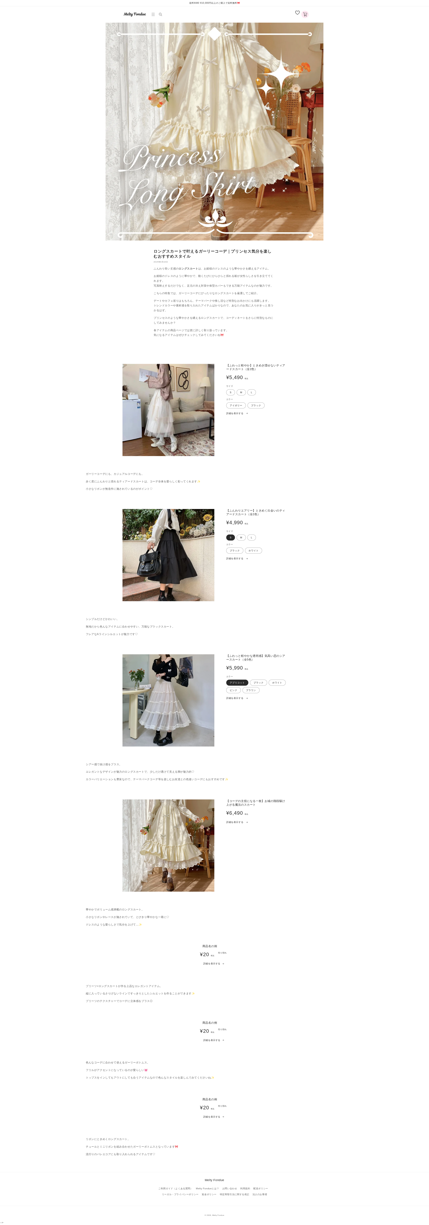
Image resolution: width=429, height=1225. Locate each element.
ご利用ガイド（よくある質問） (175, 1188)
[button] (154, 14)
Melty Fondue (218, 1215)
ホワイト (254, 550)
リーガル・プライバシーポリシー (180, 1194)
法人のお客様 (260, 1194)
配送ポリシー (260, 1188)
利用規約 (245, 1188)
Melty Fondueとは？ (207, 1188)
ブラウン (251, 690)
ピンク (233, 690)
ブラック (256, 405)
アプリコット (237, 682)
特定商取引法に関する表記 (234, 1194)
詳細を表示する (235, 413)
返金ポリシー (209, 1194)
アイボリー (236, 405)
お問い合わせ (229, 1188)
